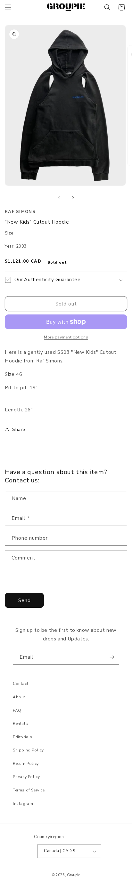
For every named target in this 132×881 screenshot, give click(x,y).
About (19, 697)
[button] (8, 7)
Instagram (23, 803)
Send (24, 600)
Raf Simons (20, 212)
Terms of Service (29, 790)
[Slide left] (59, 198)
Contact (20, 683)
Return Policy (26, 763)
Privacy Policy (26, 776)
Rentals (20, 723)
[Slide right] (73, 198)
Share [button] (18, 429)
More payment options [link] (66, 337)
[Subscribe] (112, 657)
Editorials (22, 737)
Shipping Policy (28, 750)
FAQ (17, 710)
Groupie (73, 875)
